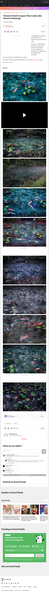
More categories (10, 550)
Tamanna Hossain (9, 465)
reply (10, 457)
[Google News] (18, 583)
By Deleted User (8, 25)
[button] (42, 500)
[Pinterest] (6, 583)
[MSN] (15, 583)
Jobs (25, 586)
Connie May (7, 469)
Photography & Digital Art (9, 12)
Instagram (10, 62)
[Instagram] (4, 583)
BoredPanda (7, 2)
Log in (46, 1)
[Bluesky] (11, 583)
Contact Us (29, 586)
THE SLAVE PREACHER (9, 455)
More (33, 5)
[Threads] (13, 583)
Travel (17, 12)
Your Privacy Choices (6, 586)
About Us (20, 586)
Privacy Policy (18, 590)
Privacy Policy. (30, 559)
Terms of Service (25, 590)
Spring (27, 59)
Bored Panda (6, 579)
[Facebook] (2, 583)
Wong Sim (10, 459)
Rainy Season (34, 59)
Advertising (14, 586)
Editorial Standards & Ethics (7, 590)
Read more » (24, 439)
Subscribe (39, 555)
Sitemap (35, 586)
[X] (8, 583)
